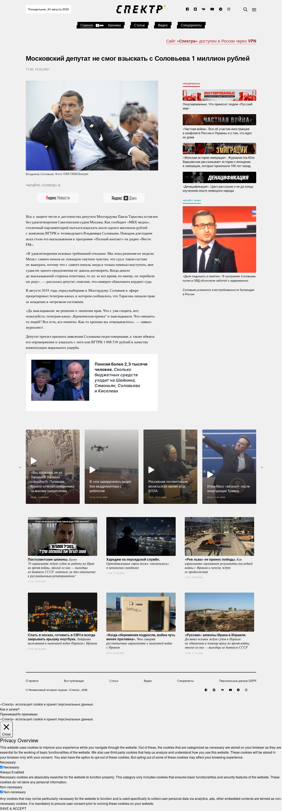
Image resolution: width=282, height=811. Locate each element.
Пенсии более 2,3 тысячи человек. (121, 377)
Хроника (114, 25)
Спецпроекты (191, 25)
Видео (163, 25)
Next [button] (262, 467)
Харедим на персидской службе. (137, 563)
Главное (87, 25)
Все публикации (74, 681)
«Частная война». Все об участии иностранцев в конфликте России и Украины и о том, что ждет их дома (217, 132)
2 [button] (141, 507)
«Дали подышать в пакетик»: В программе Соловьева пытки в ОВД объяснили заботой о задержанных (219, 278)
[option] (52, 467)
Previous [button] (20, 467)
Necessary (11, 767)
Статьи (139, 25)
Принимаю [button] (8, 714)
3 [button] (147, 507)
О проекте (32, 681)
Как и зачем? (10, 709)
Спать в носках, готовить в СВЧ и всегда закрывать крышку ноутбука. (62, 638)
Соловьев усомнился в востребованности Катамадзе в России (218, 292)
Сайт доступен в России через (211, 41)
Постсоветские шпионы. (62, 567)
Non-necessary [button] (11, 787)
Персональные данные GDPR (237, 681)
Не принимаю (27, 714)
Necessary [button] (8, 762)
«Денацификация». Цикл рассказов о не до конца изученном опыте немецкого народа (218, 188)
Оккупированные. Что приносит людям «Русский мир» (217, 106)
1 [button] (135, 507)
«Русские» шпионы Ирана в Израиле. (217, 640)
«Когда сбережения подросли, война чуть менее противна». (140, 640)
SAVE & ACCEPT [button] (13, 808)
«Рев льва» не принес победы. (218, 565)
